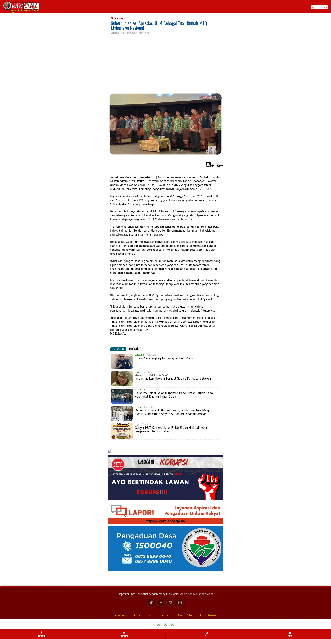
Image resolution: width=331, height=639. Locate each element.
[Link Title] (1, 7)
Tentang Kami (145, 615)
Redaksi (121, 615)
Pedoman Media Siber (178, 615)
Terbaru (118, 349)
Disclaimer (208, 615)
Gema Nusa (119, 18)
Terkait (134, 349)
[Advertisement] (165, 63)
